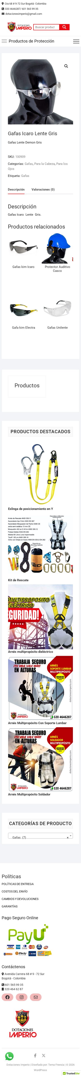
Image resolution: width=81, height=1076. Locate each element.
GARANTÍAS (9, 906)
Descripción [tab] (16, 189)
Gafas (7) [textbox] (39, 837)
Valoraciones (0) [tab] (43, 189)
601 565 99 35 (14, 984)
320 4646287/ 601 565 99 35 (21, 8)
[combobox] (40, 836)
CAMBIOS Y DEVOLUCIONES (20, 899)
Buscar (64, 27)
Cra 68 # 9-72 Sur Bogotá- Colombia (25, 3)
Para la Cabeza (44, 164)
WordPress (40, 1070)
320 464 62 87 (14, 989)
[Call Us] (3, 984)
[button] (66, 66)
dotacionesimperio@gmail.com (24, 13)
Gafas (29, 164)
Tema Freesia (56, 1064)
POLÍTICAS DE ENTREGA (18, 884)
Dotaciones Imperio (17, 1064)
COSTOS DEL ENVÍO (15, 891)
